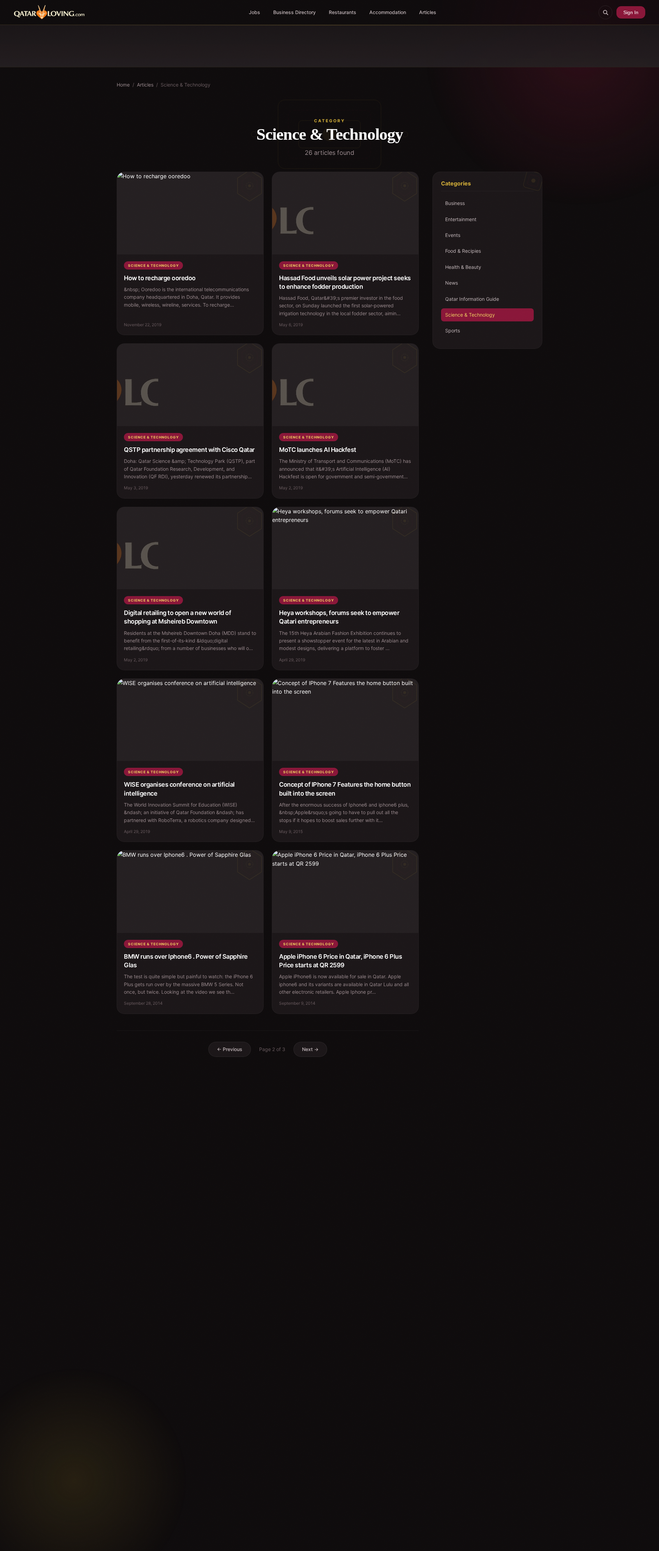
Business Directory (294, 12)
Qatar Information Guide (472, 299)
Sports (452, 330)
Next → (310, 1049)
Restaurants (342, 12)
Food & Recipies (463, 251)
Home (123, 85)
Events (452, 235)
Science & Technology (470, 315)
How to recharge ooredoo (160, 278)
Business (455, 203)
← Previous (229, 1049)
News (451, 283)
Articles (427, 12)
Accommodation (387, 12)
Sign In (630, 12)
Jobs (254, 12)
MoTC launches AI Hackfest (317, 449)
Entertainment (460, 219)
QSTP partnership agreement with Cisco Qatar (189, 449)
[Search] (605, 12)
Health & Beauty (463, 267)
